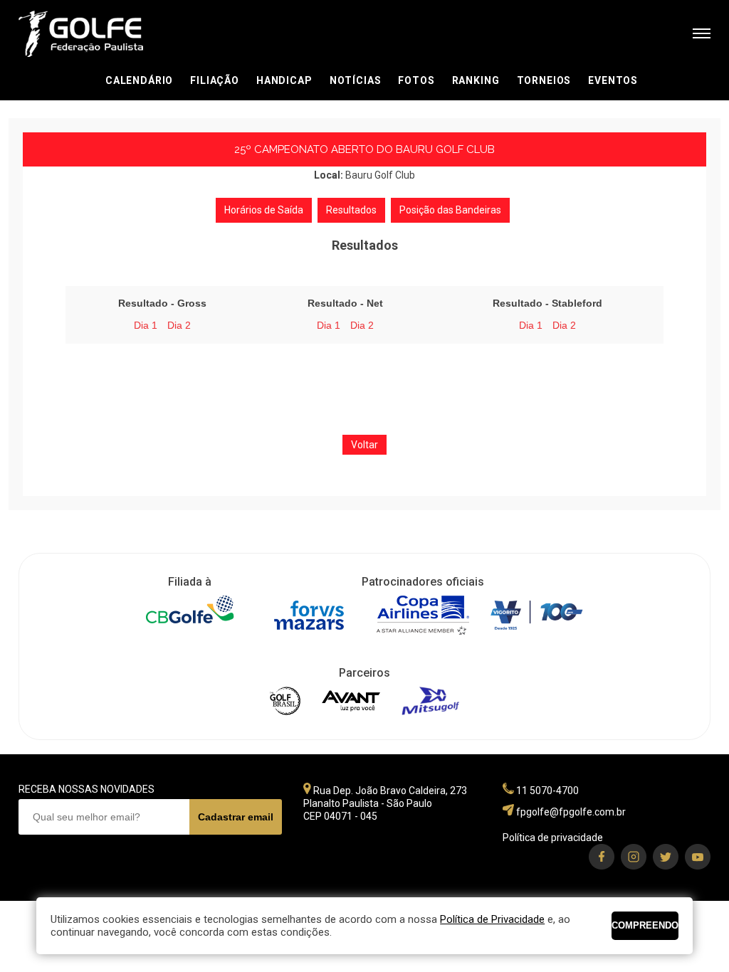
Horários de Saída (263, 210)
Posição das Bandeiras (450, 210)
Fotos (416, 80)
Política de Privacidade (492, 919)
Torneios (544, 80)
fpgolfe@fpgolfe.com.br (571, 812)
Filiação (214, 80)
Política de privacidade (553, 837)
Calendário (139, 80)
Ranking (476, 80)
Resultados (351, 210)
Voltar (364, 444)
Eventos (613, 80)
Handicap (284, 80)
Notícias (356, 80)
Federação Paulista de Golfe (95, 34)
